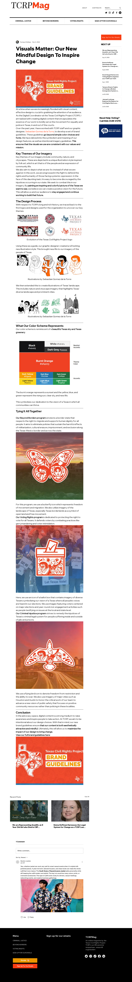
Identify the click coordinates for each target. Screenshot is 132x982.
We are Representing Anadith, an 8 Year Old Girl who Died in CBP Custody (27, 826)
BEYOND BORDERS (19, 945)
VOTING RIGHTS (18, 949)
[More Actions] (82, 862)
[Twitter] (106, 12)
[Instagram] (109, 12)
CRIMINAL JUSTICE (19, 941)
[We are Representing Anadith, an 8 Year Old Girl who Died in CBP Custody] (29, 811)
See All (87, 796)
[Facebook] (116, 12)
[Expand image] (49, 761)
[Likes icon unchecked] (21, 917)
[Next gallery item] (81, 761)
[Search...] (120, 8)
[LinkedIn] (120, 12)
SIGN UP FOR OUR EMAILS (19, 953)
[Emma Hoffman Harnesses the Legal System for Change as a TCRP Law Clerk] (70, 811)
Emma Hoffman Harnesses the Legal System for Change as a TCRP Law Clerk (70, 826)
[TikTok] (113, 12)
